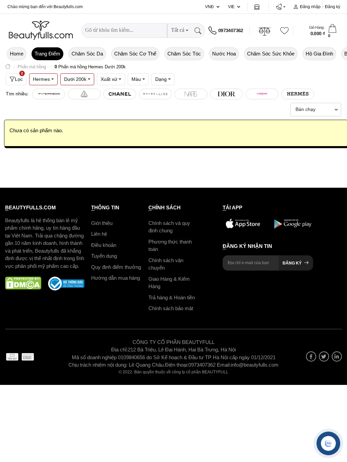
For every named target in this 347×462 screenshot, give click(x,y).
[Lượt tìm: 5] (226, 94)
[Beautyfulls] (8, 67)
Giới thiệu (102, 223)
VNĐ (209, 6)
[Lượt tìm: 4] (262, 94)
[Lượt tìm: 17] (48, 94)
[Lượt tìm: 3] (297, 94)
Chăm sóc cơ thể (135, 53)
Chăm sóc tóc (184, 53)
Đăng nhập (310, 6)
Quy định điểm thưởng (116, 267)
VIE (231, 6)
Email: (224, 365)
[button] (280, 7)
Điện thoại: (176, 365)
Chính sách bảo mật (170, 308)
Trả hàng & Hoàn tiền (171, 297)
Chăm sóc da (87, 53)
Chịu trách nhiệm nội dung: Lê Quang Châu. (116, 365)
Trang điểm (47, 53)
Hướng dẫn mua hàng (115, 278)
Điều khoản (103, 245)
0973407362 (230, 30)
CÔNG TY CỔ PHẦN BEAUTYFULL (173, 342)
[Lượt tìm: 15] (84, 94)
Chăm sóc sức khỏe (270, 53)
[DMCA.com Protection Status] (23, 284)
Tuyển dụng (104, 256)
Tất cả (177, 30)
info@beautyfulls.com (255, 365)
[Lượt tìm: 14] (119, 94)
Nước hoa (224, 53)
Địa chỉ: (119, 349)
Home (16, 53)
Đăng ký (332, 6)
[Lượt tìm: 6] (155, 94)
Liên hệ (99, 234)
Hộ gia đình (319, 53)
